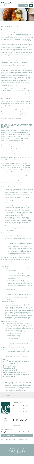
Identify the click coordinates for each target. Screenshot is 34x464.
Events (15, 409)
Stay (14, 406)
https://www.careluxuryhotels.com (11, 153)
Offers (25, 409)
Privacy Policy (20, 448)
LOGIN (31, 2)
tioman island (5, 419)
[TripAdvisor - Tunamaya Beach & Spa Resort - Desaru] (26, 420)
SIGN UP (25, 2)
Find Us (15, 415)
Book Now (23, 5)
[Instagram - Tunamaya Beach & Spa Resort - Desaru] (17, 420)
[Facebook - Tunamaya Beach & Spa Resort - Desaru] (14, 420)
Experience (26, 412)
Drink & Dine (17, 412)
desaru (5, 416)
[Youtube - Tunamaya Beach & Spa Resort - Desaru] (21, 420)
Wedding (25, 406)
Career (25, 415)
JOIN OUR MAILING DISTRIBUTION (14, 439)
